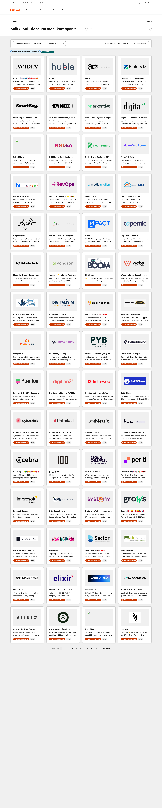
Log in (139, 3)
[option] (27, 43)
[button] (149, 21)
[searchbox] (118, 29)
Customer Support (31, 3)
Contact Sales (46, 3)
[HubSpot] (15, 10)
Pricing (56, 10)
